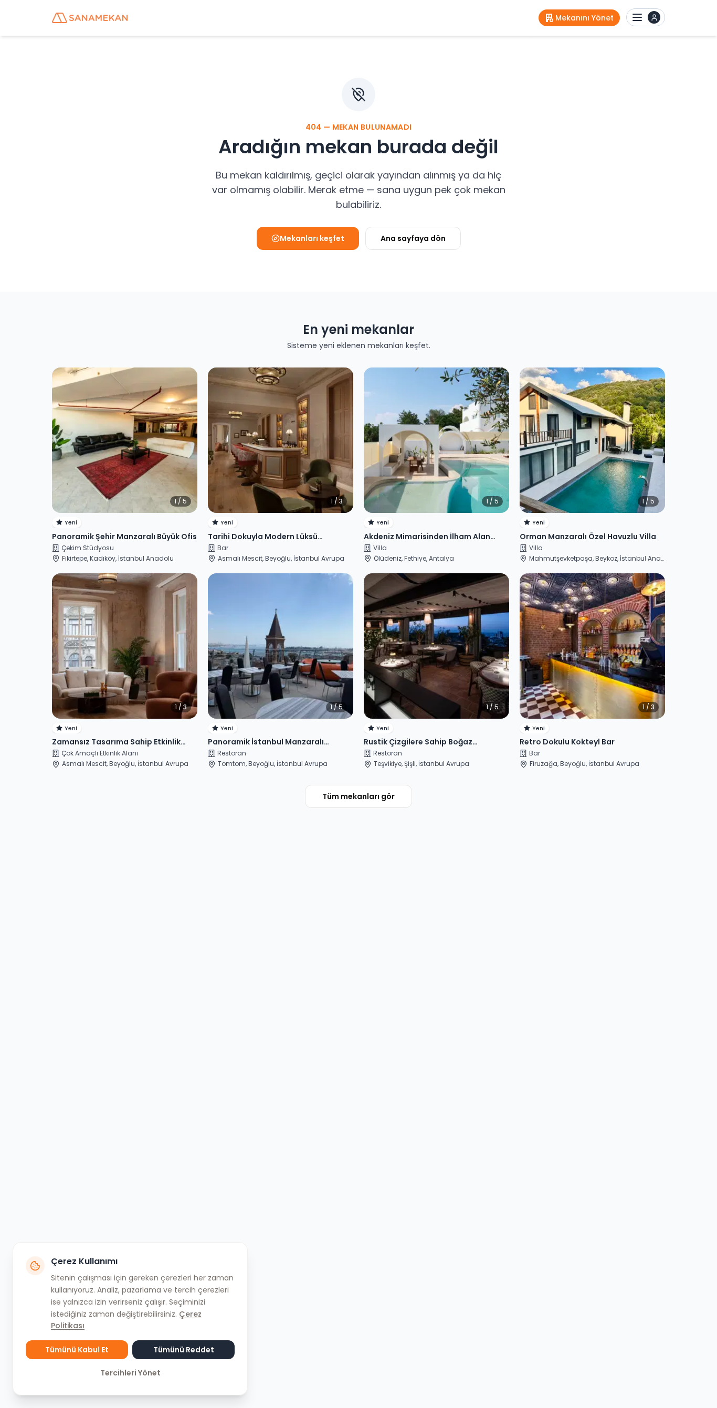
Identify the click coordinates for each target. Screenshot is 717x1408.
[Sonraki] (184, 440)
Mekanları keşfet (312, 238)
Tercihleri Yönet (130, 1373)
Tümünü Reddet (183, 1349)
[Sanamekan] (90, 18)
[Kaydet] (180, 384)
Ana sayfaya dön (413, 238)
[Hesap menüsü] (645, 17)
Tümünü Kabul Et (77, 1349)
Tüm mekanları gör (358, 796)
